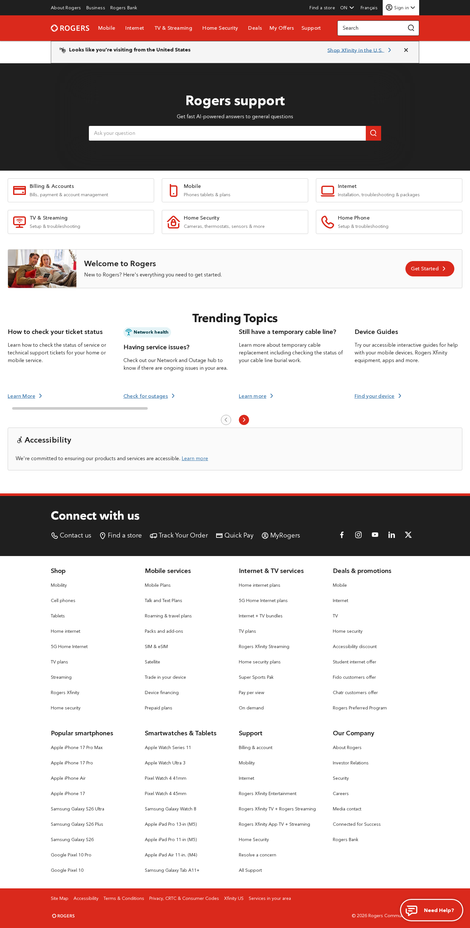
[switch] (370, 7)
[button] (347, 7)
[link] (66, 7)
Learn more (195, 458)
